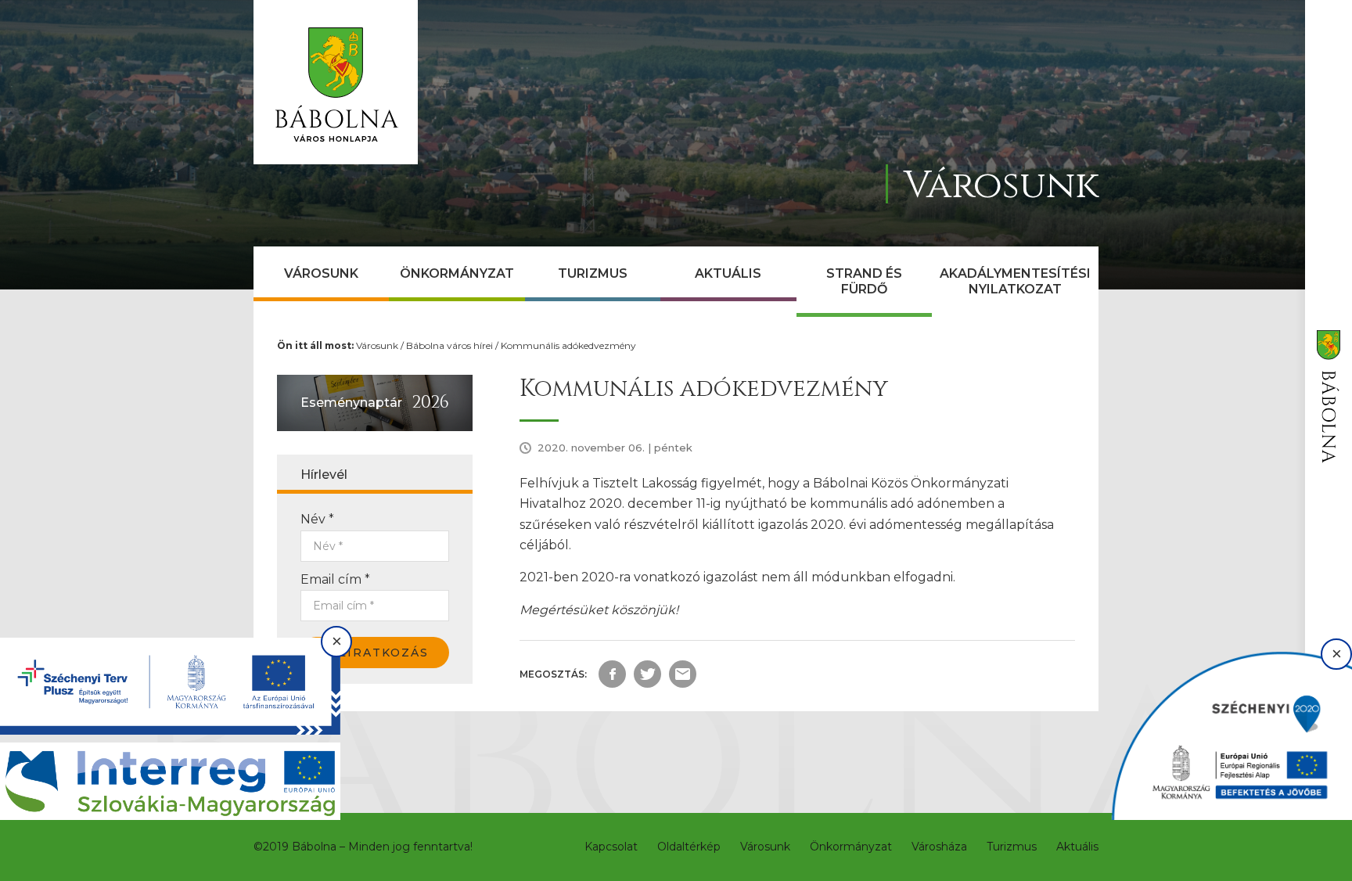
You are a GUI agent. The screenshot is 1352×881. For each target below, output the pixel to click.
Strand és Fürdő (864, 281)
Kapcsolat (611, 847)
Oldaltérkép (689, 847)
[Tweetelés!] (647, 674)
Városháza (939, 847)
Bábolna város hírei (449, 345)
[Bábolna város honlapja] (336, 82)
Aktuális (728, 273)
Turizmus (592, 273)
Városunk (321, 273)
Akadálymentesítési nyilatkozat (1015, 281)
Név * (317, 519)
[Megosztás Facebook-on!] (612, 674)
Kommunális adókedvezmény (568, 345)
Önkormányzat (457, 273)
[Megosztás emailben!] (682, 674)
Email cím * (335, 579)
